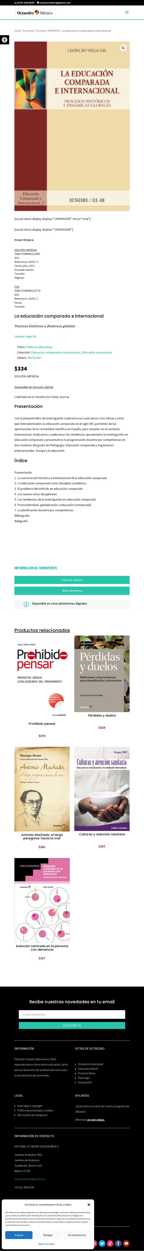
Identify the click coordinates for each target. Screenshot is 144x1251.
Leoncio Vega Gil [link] (25, 336)
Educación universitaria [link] (97, 352)
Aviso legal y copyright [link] (29, 1106)
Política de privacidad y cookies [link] (35, 1110)
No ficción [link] (34, 358)
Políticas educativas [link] (39, 347)
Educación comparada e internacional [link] (55, 352)
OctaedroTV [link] (85, 1082)
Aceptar (19, 1235)
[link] (4, 39)
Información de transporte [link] (32, 1115)
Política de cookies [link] (46, 1243)
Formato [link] (28, 31)
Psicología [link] (84, 1078)
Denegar (48, 1235)
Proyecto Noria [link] (86, 1073)
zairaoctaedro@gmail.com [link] (29, 1179)
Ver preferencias (77, 1235)
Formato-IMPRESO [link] (48, 31)
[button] (89, 1204)
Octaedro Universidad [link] (90, 1064)
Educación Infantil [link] (88, 1069)
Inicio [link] (17, 31)
